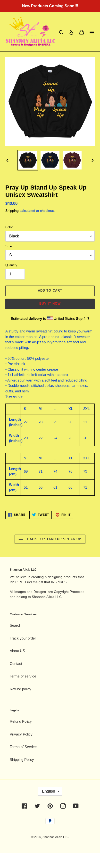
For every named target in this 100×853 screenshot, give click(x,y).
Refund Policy (21, 721)
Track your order (23, 638)
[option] (28, 160)
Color (9, 227)
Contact (16, 664)
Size (8, 246)
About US (17, 651)
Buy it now (50, 303)
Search (15, 625)
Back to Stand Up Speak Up (53, 539)
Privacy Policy (21, 734)
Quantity (11, 265)
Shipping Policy (22, 759)
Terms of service (23, 676)
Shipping (12, 211)
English (48, 791)
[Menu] (92, 32)
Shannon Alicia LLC (55, 837)
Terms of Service (23, 747)
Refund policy (20, 689)
